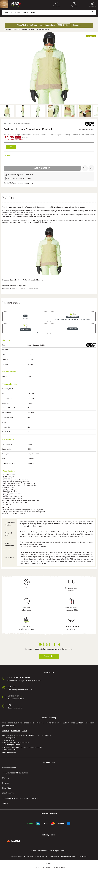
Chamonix (15, 730)
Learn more (28, 183)
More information (9, 753)
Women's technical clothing (29, 289)
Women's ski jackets (13, 29)
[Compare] (91, 168)
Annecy (5, 730)
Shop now (77, 25)
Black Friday (46, 867)
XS (11, 147)
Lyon (24, 730)
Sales (37, 867)
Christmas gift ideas (58, 867)
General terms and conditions (37, 856)
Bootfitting (6, 788)
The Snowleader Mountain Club (15, 773)
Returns (5, 783)
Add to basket (42, 168)
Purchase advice (9, 768)
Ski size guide (8, 793)
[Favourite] (85, 168)
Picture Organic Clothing (17, 124)
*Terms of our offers (18, 856)
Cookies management (69, 856)
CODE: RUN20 (63, 25)
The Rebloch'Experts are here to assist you (20, 798)
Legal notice (83, 856)
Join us (5, 803)
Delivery (5, 778)
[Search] (94, 10)
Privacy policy (54, 856)
